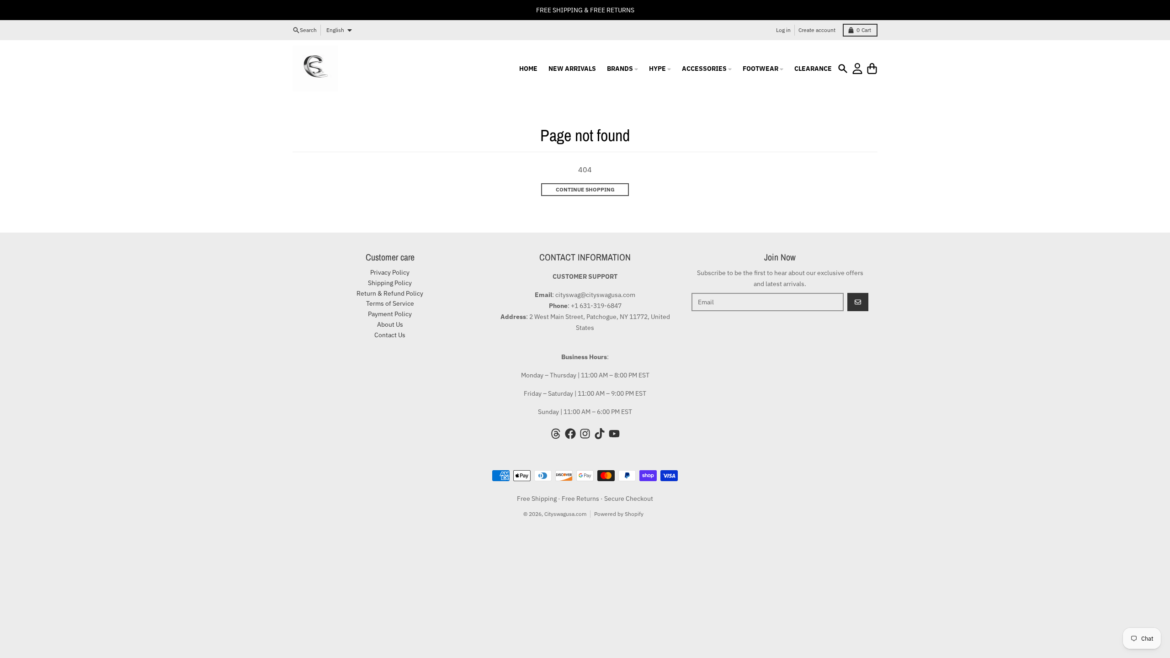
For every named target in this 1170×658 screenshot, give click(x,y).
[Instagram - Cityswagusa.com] (585, 433)
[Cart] (872, 68)
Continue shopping (585, 189)
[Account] (857, 68)
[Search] (842, 68)
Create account (816, 30)
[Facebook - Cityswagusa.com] (570, 433)
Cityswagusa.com (565, 513)
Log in (783, 30)
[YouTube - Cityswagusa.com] (614, 433)
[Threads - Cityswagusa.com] (555, 433)
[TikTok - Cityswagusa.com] (599, 433)
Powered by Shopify (619, 513)
